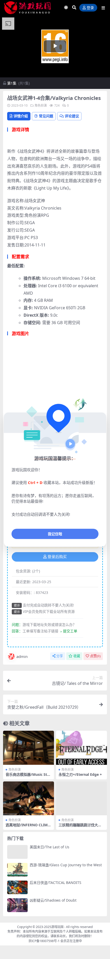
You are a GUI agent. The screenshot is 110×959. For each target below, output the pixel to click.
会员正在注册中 (71, 941)
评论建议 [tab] (72, 116)
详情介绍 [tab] (21, 116)
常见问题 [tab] (46, 116)
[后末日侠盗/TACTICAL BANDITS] (17, 887)
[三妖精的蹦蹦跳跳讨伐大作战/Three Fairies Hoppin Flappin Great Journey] (81, 798)
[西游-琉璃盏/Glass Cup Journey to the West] (17, 869)
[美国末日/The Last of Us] (17, 852)
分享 (59, 656)
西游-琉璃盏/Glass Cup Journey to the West (66, 864)
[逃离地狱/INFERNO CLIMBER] (28, 798)
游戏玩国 (57, 927)
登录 (90, 8)
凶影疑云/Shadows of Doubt (53, 900)
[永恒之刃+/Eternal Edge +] (81, 748)
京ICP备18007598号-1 (44, 941)
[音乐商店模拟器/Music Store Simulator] (28, 748)
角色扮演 (41, 105)
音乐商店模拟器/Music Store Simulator (28, 776)
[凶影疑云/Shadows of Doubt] (17, 905)
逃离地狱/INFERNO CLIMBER (28, 827)
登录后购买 (57, 557)
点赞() (95, 656)
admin (22, 656)
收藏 (76, 656)
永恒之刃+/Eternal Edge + (80, 774)
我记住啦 (55, 533)
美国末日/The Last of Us (49, 846)
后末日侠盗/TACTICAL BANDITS (55, 882)
